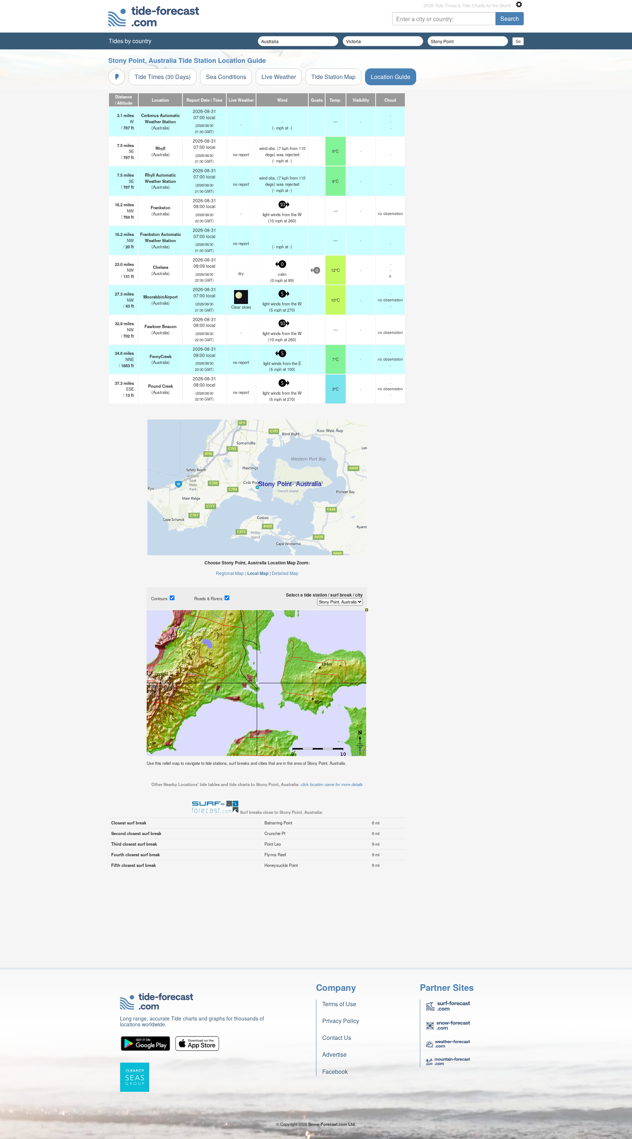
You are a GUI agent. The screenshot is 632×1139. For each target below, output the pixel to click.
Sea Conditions (226, 76)
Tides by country (130, 41)
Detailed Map (285, 573)
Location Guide (390, 76)
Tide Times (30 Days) (163, 76)
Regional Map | (231, 573)
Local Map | (259, 573)
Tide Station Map (333, 76)
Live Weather (279, 76)
